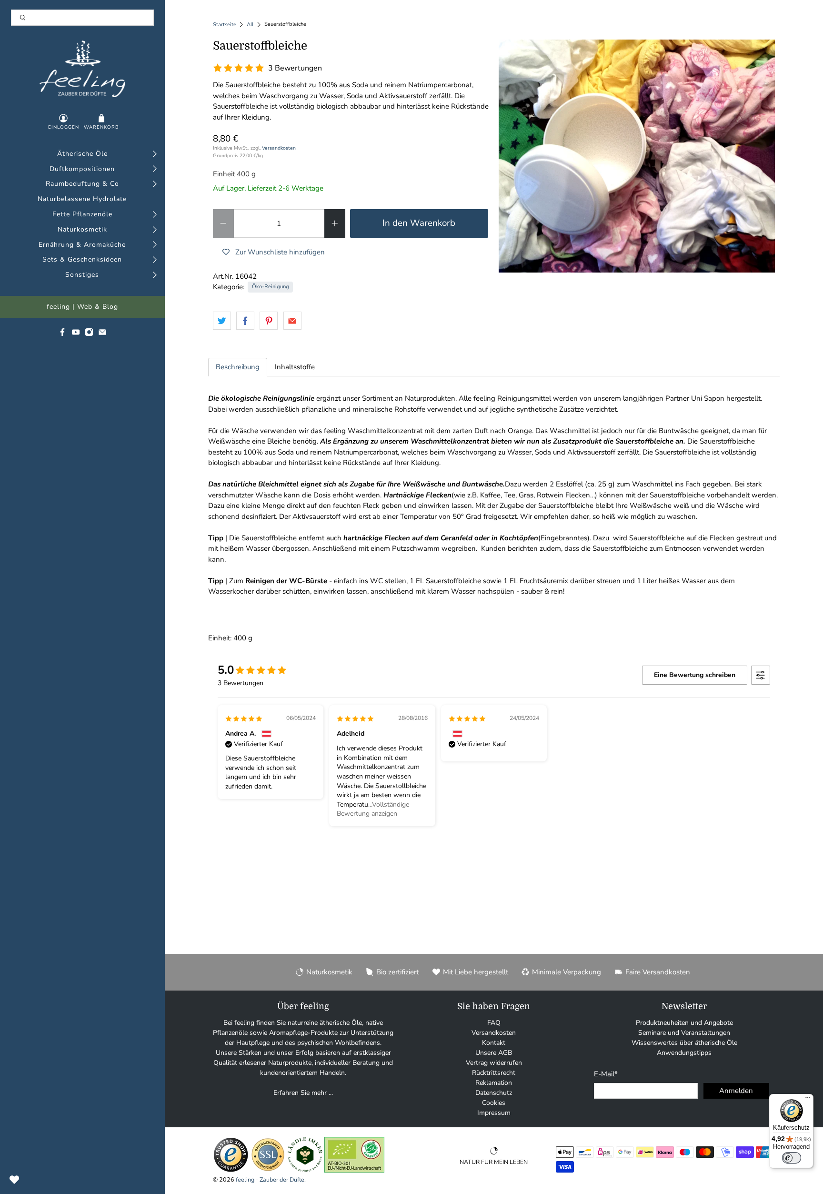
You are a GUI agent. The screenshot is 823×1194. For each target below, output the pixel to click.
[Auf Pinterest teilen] (269, 321)
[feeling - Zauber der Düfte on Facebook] (62, 334)
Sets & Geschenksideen (82, 260)
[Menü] (807, 1099)
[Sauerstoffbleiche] (637, 156)
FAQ (494, 1022)
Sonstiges (82, 275)
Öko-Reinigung (270, 286)
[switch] (791, 1158)
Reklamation (493, 1082)
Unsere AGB (493, 1052)
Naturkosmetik (82, 230)
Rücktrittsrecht (493, 1072)
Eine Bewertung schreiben (694, 674)
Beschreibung (238, 367)
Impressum (494, 1112)
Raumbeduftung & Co (82, 184)
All (250, 24)
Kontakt (493, 1042)
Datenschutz (493, 1092)
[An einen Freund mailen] (292, 321)
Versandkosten (279, 148)
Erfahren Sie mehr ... (303, 1092)
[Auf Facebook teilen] (245, 321)
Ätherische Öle (82, 154)
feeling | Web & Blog (82, 307)
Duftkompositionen (82, 169)
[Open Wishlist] (14, 1179)
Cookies (493, 1102)
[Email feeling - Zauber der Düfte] (102, 334)
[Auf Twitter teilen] (222, 321)
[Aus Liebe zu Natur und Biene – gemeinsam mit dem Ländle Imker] (305, 1170)
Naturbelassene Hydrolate (82, 199)
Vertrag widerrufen (494, 1062)
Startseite (224, 24)
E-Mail (606, 1074)
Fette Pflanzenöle (82, 215)
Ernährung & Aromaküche (82, 245)
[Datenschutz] (268, 1170)
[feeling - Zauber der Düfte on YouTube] (75, 334)
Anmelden (736, 1090)
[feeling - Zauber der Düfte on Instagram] (89, 334)
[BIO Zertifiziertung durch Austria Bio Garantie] (354, 1170)
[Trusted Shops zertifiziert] (231, 1170)
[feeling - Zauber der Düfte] (82, 68)
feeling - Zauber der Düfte (270, 1179)
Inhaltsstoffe (295, 367)
